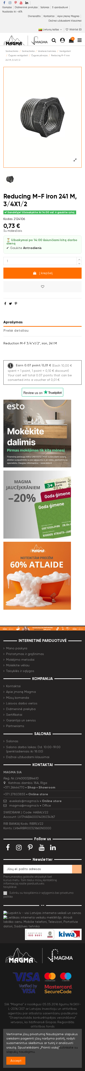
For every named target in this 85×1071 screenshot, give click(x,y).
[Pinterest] (16, 303)
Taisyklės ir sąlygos (20, 671)
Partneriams (15, 726)
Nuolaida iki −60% (12, 11)
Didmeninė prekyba (26, 7)
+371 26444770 (13, 787)
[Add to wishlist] (42, 286)
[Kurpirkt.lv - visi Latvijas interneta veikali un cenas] (42, 912)
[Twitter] (10, 303)
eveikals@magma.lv (24, 801)
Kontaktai (49, 16)
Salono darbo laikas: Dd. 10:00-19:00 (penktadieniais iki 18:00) (33, 749)
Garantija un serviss (21, 720)
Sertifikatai (14, 714)
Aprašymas (13, 322)
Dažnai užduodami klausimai (65, 20)
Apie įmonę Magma (68, 16)
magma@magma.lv (24, 805)
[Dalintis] (5, 303)
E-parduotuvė (60, 7)
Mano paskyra (16, 648)
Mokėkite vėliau (17, 665)
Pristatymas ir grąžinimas (25, 654)
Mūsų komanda (17, 697)
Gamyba (7, 7)
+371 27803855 (14, 794)
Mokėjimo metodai (20, 659)
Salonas (45, 7)
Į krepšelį (46, 273)
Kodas (8, 219)
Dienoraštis (34, 16)
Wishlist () (75, 29)
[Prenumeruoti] (77, 869)
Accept (16, 1060)
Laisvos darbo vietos (21, 703)
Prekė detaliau (16, 330)
